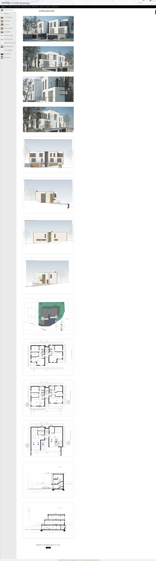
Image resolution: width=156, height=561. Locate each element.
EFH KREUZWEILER (8, 46)
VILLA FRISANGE (8, 17)
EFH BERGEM (7, 32)
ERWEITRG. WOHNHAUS (10, 43)
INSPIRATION (35, 6)
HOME (10, 6)
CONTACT (47, 6)
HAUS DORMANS (8, 50)
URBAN (42, 6)
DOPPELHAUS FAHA (8, 10)
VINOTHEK (6, 13)
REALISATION (16, 6)
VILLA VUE (6, 24)
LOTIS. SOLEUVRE (8, 39)
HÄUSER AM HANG (8, 35)
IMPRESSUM (55, 6)
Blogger (90, 560)
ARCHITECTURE (26, 6)
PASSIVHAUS (7, 21)
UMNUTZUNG (7, 57)
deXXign (58, 545)
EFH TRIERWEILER (8, 28)
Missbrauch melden (96, 560)
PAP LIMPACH (7, 53)
